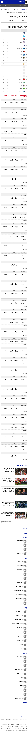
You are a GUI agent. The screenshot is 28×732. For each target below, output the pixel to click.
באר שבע (9, 9)
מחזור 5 (25, 144)
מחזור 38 (25, 459)
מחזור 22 (25, 306)
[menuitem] (20, 5)
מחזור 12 (25, 211)
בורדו (5, 131)
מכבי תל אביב (15, 9)
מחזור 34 (25, 421)
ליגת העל (17, 726)
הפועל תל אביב (15, 724)
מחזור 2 (25, 115)
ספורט (21, 2)
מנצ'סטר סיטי (24, 730)
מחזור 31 (25, 392)
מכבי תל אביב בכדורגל (21, 728)
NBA (26, 719)
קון (5, 188)
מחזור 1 (25, 106)
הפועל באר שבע (15, 722)
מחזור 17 (25, 258)
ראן (22, 121)
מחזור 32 (25, 402)
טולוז (5, 255)
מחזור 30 (25, 383)
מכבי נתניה (3, 726)
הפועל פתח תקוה (23, 724)
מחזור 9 (25, 182)
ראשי (25, 5)
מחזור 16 (25, 249)
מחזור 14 (25, 230)
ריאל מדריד (8, 730)
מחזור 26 (25, 344)
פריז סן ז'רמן (22, 217)
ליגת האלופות (24, 726)
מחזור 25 (25, 335)
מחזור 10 (25, 192)
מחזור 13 (25, 220)
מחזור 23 (25, 316)
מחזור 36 (25, 440)
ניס (22, 265)
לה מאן (5, 112)
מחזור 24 (25, 325)
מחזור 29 (25, 373)
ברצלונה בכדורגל (23, 722)
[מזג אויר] (6, 2)
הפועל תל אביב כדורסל (5, 724)
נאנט (5, 207)
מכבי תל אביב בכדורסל (5, 728)
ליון (22, 179)
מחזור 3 (25, 125)
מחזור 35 (25, 430)
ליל (8, 12)
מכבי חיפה (3, 9)
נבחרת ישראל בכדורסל (15, 730)
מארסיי (22, 236)
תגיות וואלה (24, 717)
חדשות (20, 5)
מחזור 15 (25, 239)
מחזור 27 (25, 354)
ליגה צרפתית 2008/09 (16, 12)
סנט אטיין (5, 226)
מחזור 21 (25, 297)
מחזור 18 (25, 268)
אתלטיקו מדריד (16, 719)
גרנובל (22, 198)
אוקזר (5, 150)
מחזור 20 (25, 287)
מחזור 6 (25, 153)
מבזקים (15, 5)
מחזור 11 (25, 201)
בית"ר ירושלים (8, 719)
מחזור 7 (25, 163)
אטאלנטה (22, 719)
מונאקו (22, 159)
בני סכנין (2, 719)
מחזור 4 (25, 134)
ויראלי (4, 5)
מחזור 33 (25, 411)
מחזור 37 (25, 449)
